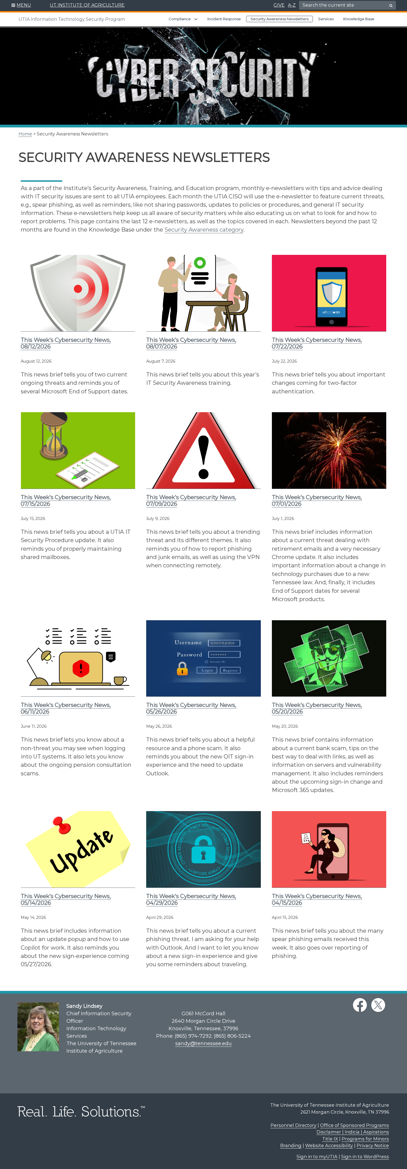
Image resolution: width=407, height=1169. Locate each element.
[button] (21, 5)
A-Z (292, 5)
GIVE (279, 5)
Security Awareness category (203, 229)
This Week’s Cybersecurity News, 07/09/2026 (191, 500)
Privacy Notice (373, 1145)
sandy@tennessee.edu (203, 1043)
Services (326, 19)
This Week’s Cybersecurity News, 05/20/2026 (317, 708)
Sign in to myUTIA (317, 1156)
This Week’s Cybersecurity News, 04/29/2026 (191, 899)
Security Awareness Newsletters (279, 19)
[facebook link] (360, 1005)
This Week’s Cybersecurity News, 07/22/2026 (317, 343)
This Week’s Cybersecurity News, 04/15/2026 (317, 899)
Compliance (180, 19)
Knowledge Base (358, 19)
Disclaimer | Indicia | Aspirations (352, 1132)
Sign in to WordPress (365, 1156)
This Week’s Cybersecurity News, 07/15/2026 (66, 500)
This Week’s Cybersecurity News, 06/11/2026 (66, 708)
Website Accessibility (329, 1145)
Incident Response (224, 19)
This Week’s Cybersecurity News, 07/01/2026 (317, 500)
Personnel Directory (293, 1125)
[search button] (391, 5)
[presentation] (78, 293)
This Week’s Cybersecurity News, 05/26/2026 (191, 708)
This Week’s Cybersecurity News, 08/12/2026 (66, 343)
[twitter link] (378, 1005)
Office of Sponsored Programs (354, 1125)
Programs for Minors (365, 1139)
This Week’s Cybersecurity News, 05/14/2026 (66, 899)
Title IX (330, 1139)
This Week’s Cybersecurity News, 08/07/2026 (191, 343)
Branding (291, 1145)
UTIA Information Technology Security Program (72, 19)
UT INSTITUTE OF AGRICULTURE (87, 5)
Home (25, 134)
